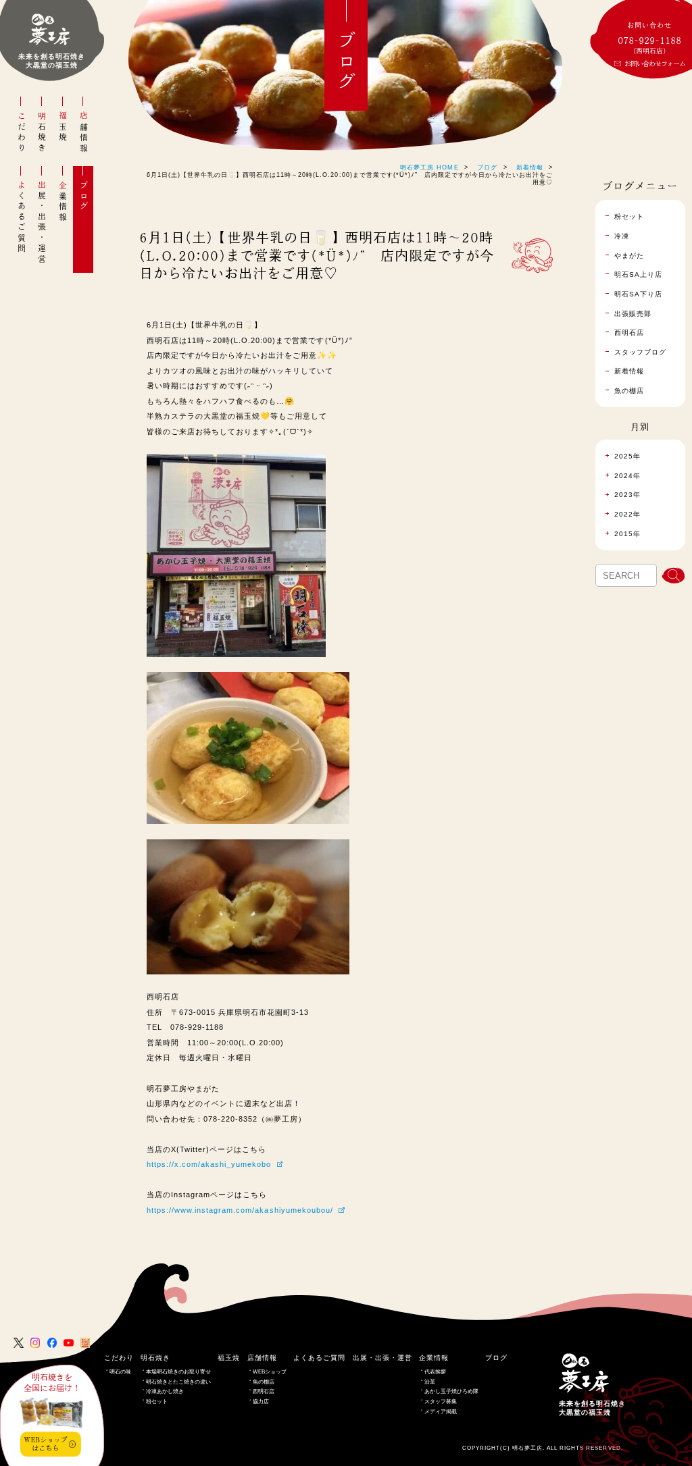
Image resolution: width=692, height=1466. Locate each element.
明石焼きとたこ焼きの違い (178, 1382)
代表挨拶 (435, 1372)
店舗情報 (84, 132)
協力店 (261, 1401)
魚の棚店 (263, 1382)
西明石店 (263, 1391)
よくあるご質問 (22, 217)
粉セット (157, 1401)
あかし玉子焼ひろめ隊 (451, 1391)
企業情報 (63, 201)
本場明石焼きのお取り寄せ (178, 1372)
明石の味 (120, 1372)
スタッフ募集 (440, 1401)
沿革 (429, 1382)
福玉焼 (63, 127)
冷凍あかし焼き (165, 1391)
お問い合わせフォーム (654, 63)
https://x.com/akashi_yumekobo (209, 1164)
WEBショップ (270, 1372)
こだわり (22, 132)
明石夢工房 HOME (429, 167)
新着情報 (529, 167)
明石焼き (42, 132)
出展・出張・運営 (42, 222)
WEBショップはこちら (45, 1443)
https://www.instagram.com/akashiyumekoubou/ (240, 1210)
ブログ (84, 196)
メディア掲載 (440, 1412)
